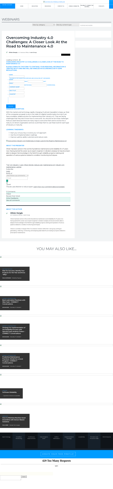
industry (16, 165)
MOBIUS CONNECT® (74, 6)
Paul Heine (5, 425)
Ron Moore (5, 307)
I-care (21, 165)
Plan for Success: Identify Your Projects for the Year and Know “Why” (13, 272)
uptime (18, 167)
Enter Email (28, 85)
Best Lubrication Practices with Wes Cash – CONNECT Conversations (13, 302)
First (26, 81)
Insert (24, 476)
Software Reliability (9, 392)
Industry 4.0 (60, 165)
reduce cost (38, 165)
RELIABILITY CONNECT (15, 307)
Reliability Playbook (16, 278)
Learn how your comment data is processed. (49, 187)
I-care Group (33, 52)
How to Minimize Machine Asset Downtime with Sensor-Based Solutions (14, 420)
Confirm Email (51, 85)
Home (21, 6)
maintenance (11, 167)
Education (35, 6)
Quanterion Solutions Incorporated (12, 395)
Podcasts (101, 6)
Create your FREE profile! (58, 454)
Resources (48, 6)
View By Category (7, 4)
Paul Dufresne (6, 278)
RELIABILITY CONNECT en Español (87, 6)
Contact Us (61, 6)
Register (10, 106)
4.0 (11, 165)
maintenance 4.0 (49, 165)
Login (8, 171)
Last (44, 81)
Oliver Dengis (28, 165)
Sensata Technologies (15, 425)
